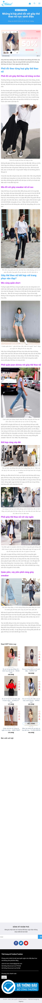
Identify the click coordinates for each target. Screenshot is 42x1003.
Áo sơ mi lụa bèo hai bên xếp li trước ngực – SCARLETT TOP (11, 700)
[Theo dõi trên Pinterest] (26, 943)
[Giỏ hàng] (30, 3)
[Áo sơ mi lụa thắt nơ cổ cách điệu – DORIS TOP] (31, 656)
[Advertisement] (21, 830)
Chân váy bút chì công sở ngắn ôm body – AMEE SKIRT (11, 729)
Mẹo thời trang (21, 10)
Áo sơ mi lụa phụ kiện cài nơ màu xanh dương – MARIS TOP (31, 700)
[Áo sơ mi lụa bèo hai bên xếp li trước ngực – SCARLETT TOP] (11, 686)
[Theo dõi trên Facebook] (16, 943)
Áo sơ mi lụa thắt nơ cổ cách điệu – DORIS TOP (31, 670)
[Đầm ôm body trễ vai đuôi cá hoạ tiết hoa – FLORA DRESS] (31, 716)
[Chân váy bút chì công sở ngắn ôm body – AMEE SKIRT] (11, 716)
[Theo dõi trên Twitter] (21, 943)
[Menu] (39, 3)
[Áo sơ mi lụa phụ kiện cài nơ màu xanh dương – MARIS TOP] (31, 686)
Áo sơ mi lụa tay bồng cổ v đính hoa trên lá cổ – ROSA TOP (10, 670)
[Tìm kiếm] (34, 3)
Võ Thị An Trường (29, 21)
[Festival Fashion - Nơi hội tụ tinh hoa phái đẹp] (9, 3)
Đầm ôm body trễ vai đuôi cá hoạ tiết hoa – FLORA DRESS (31, 729)
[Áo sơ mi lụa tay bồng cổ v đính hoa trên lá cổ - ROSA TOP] (11, 656)
